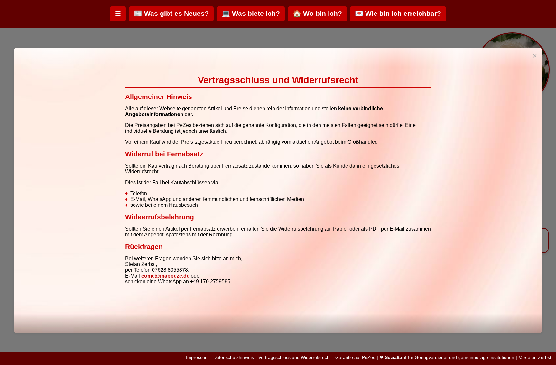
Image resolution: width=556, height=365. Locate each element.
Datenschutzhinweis (233, 357)
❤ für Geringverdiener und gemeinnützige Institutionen (447, 357)
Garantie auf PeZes (355, 357)
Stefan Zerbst (537, 357)
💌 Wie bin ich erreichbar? (398, 13)
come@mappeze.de (165, 275)
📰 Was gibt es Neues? (171, 13)
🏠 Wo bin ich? (317, 13)
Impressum (197, 357)
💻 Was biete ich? (251, 13)
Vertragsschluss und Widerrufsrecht (294, 357)
